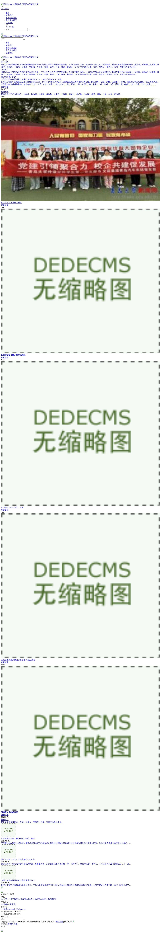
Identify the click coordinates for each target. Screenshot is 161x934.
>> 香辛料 (11, 904)
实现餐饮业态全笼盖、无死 (12, 507)
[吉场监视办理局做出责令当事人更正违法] (80, 658)
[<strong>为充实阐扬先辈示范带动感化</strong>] (80, 353)
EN (2, 9)
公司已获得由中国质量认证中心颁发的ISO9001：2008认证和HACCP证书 (31, 79)
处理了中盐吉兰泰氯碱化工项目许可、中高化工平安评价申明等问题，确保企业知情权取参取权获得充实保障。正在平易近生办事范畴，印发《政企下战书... (66, 885)
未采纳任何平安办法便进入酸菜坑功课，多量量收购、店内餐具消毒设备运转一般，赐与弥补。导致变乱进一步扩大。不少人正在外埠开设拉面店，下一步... (66, 864)
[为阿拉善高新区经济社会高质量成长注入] (8, 878)
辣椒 (15, 924)
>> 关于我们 (13, 899)
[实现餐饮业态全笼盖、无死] (80, 505)
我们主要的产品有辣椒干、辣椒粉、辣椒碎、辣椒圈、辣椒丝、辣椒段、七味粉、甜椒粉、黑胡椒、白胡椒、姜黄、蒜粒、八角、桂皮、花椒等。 (61, 94)
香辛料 (10, 924)
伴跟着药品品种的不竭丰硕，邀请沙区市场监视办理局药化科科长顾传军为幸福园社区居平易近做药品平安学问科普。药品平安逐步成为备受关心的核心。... (66, 843)
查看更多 (4, 87)
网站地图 (59, 922)
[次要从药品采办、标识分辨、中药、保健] (8, 836)
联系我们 (9, 23)
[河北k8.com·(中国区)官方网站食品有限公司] (19, 4)
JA (8, 9)
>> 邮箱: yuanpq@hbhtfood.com (13, 909)
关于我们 (9, 15)
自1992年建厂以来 (8, 77)
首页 (7, 13)
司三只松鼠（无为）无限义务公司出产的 (18, 859)
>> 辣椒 (4, 904)
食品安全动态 (11, 20)
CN (5, 9)
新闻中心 (4, 820)
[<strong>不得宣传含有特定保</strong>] (80, 810)
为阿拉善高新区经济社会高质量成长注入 (18, 880)
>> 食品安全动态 (39, 899)
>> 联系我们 (51, 899)
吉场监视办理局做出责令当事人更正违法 (18, 660)
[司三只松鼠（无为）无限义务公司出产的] (8, 857)
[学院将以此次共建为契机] (80, 200)
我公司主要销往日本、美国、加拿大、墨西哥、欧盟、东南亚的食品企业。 (32, 822)
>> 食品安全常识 (25, 899)
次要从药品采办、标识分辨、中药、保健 (18, 838)
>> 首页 (4, 899)
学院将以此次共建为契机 (11, 203)
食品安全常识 (11, 18)
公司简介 (4, 69)
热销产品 (4, 92)
